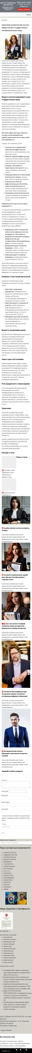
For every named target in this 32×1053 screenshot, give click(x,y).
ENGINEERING (7, 862)
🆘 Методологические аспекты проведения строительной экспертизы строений (14, 753)
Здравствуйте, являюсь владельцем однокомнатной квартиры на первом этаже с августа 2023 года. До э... (17, 972)
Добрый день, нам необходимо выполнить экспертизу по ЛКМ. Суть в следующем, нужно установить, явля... (17, 986)
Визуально (3, 780)
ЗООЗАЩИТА (7, 887)
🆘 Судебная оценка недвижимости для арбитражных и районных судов (8, 473)
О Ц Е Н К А (4, 20)
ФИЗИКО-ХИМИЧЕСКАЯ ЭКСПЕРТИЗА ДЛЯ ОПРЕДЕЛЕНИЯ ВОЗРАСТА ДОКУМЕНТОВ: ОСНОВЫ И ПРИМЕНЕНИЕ (15, 441)
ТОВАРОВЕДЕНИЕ (8, 878)
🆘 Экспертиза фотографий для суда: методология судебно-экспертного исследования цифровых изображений (14, 694)
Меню (29, 15)
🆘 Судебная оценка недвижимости (8, 494)
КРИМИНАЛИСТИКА (9, 853)
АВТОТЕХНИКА (8, 869)
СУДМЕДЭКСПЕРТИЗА (10, 855)
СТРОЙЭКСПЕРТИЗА (9, 857)
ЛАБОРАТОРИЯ (8, 880)
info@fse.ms (24, 6)
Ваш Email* (5, 791)
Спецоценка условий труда (8, 1026)
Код (6, 780)
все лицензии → (5, 931)
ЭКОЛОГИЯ (6, 882)
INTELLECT (6, 885)
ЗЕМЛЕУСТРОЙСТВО (9, 859)
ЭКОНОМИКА (7, 873)
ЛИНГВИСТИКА (8, 875)
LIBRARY (5, 889)
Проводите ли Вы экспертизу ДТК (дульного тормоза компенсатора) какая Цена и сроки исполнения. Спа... (17, 979)
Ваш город (5, 809)
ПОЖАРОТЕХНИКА (9, 866)
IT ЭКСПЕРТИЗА (8, 864)
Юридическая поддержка (8, 840)
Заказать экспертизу (24, 9)
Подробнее (18, 1048)
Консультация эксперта (7, 966)
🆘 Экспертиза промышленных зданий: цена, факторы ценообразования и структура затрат (15, 577)
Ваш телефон (6, 802)
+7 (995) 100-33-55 (24, 4)
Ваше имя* (5, 795)
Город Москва (7, 937)
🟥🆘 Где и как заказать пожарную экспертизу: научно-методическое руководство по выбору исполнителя (14, 626)
